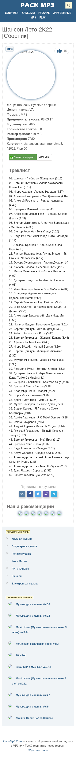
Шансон (22, 105)
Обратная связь (38, 750)
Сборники (11, 13)
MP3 (33, 17)
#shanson (31, 143)
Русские (44, 13)
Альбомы (28, 13)
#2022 (11, 148)
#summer (46, 143)
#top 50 (22, 148)
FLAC (42, 17)
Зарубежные (62, 13)
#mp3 (58, 143)
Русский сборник (43, 105)
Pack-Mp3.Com (12, 741)
